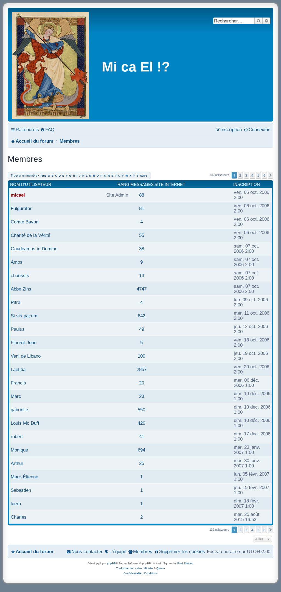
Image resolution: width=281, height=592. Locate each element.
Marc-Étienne (24, 476)
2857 (142, 369)
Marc (16, 396)
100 (141, 356)
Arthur (17, 463)
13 (141, 275)
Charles (19, 517)
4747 (142, 288)
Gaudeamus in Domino (34, 248)
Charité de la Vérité (30, 235)
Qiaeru (160, 568)
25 (141, 463)
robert (17, 436)
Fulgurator (21, 208)
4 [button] (252, 175)
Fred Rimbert (185, 563)
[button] (270, 175)
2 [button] (240, 175)
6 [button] (264, 175)
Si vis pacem (24, 315)
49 (141, 329)
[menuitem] (47, 129)
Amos (17, 262)
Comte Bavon (24, 221)
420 (141, 423)
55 (141, 235)
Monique (19, 449)
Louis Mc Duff (25, 423)
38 (141, 248)
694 (141, 449)
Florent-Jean (23, 342)
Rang (123, 184)
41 (141, 436)
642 (141, 315)
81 (141, 208)
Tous (43, 175)
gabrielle (19, 409)
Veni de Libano (26, 356)
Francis (18, 382)
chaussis (20, 275)
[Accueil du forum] (50, 64)
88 (141, 194)
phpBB (111, 563)
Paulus (18, 329)
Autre (143, 175)
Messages (142, 184)
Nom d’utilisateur (30, 184)
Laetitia (18, 369)
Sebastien (21, 490)
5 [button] (258, 175)
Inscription (246, 184)
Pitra (15, 302)
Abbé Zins (21, 288)
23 (141, 396)
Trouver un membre (24, 175)
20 (141, 382)
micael (18, 194)
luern (16, 503)
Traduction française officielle (134, 568)
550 (141, 409)
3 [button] (246, 175)
